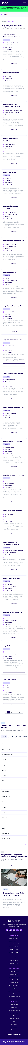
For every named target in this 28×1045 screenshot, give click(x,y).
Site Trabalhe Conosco (14, 996)
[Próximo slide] (25, 866)
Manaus (4, 807)
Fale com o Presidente (14, 1010)
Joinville (4, 759)
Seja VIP (14, 958)
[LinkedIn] (7, 930)
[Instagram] (14, 930)
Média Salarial (14, 949)
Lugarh (14, 1021)
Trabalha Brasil (14, 1027)
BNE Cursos (14, 1024)
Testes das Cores (14, 960)
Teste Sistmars (14, 963)
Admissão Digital (14, 971)
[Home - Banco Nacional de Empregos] (8, 3)
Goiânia (4, 780)
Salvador (4, 775)
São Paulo (4, 770)
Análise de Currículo (14, 944)
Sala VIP (14, 955)
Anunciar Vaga (14, 974)
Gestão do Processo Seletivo (14, 980)
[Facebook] (10, 930)
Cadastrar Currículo (14, 941)
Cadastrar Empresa (14, 977)
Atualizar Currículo (14, 938)
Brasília (4, 823)
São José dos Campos (8, 838)
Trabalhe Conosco (14, 1018)
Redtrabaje (14, 1030)
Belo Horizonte (6, 749)
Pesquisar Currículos (14, 985)
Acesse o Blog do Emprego (9, 866)
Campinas (4, 765)
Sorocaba (4, 817)
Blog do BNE (14, 1007)
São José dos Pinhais (7, 754)
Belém (4, 786)
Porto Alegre (5, 791)
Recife (3, 828)
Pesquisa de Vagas (14, 952)
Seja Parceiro (14, 994)
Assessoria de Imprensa (13, 1034)
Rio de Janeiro (6, 796)
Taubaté (4, 812)
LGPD (14, 1016)
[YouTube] (21, 930)
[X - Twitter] (17, 930)
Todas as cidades (6, 844)
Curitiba (4, 744)
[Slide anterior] (21, 866)
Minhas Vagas (14, 982)
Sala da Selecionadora (14, 991)
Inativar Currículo (14, 946)
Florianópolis (5, 833)
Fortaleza (4, 802)
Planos (14, 988)
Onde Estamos (14, 1013)
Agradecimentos (14, 1004)
